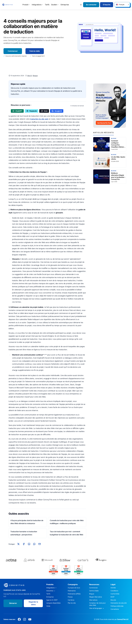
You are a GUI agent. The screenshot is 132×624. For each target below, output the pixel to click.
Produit (25, 5)
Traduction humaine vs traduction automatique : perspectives (23, 533)
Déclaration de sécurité (119, 603)
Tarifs (47, 5)
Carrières (71, 600)
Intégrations (36, 5)
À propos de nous (74, 588)
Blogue (35, 76)
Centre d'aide (93, 591)
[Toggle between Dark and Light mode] (81, 4)
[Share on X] (18, 544)
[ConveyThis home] (7, 5)
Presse (70, 597)
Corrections (115, 609)
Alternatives (93, 600)
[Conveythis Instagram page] (25, 619)
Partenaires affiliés (74, 594)
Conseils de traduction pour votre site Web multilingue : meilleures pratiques (67, 522)
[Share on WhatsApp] (34, 544)
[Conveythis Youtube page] (30, 619)
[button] (122, 4)
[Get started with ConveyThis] (109, 105)
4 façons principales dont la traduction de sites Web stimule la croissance (26, 522)
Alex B (29, 76)
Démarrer (13, 603)
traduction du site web (39, 119)
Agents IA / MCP (51, 600)
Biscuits (113, 600)
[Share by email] (40, 544)
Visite (48, 606)
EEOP (112, 597)
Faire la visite (34, 51)
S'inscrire (106, 5)
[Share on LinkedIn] (29, 544)
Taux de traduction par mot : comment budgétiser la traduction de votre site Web (66, 533)
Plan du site (72, 603)
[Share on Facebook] (24, 544)
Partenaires (72, 591)
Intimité (113, 588)
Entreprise (65, 5)
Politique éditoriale (117, 606)
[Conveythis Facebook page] (19, 619)
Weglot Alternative (95, 597)
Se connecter (91, 5)
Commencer (13, 51)
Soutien (54, 5)
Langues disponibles (53, 603)
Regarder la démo (33, 603)
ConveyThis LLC (122, 619)
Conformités (115, 594)
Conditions (114, 591)
